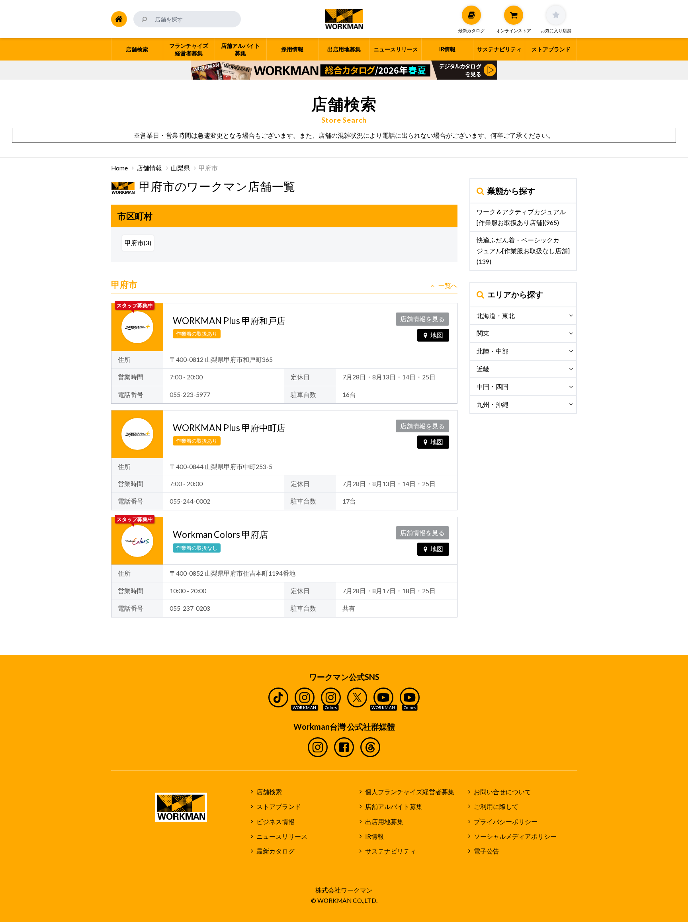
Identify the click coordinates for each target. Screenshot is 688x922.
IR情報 (374, 836)
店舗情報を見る (422, 318)
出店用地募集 (384, 821)
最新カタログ (275, 851)
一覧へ (447, 285)
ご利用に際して (496, 806)
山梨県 (180, 168)
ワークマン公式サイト (344, 19)
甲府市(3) (138, 242)
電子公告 (486, 851)
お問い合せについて (502, 791)
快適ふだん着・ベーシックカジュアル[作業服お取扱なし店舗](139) (523, 250)
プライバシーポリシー (506, 821)
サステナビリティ (390, 851)
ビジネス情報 (275, 821)
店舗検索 (269, 791)
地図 (436, 335)
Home (119, 168)
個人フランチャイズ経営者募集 (409, 791)
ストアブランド (278, 806)
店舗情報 (149, 168)
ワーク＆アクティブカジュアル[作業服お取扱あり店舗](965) (521, 217)
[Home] (119, 19)
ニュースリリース (281, 836)
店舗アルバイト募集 (393, 806)
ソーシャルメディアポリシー (515, 836)
